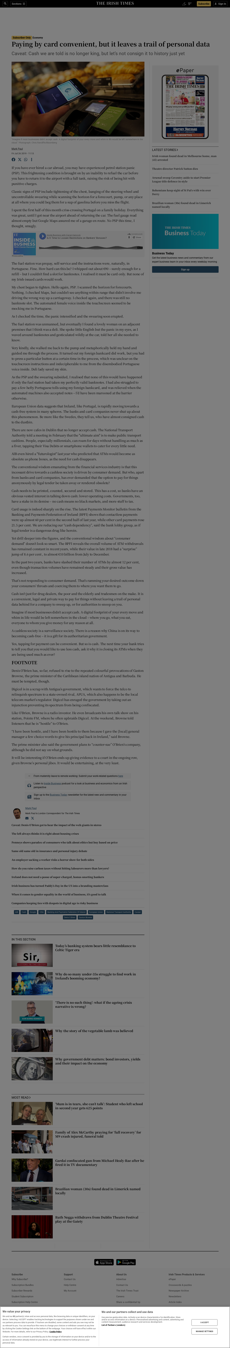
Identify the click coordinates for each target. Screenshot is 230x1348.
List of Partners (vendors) (113, 1325)
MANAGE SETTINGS (204, 1331)
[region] (115, 1327)
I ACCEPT (204, 1322)
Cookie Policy (55, 1331)
